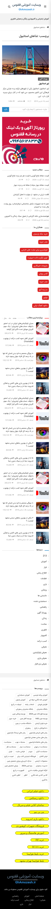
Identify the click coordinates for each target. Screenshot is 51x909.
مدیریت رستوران (41, 765)
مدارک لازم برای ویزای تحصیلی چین (19, 761)
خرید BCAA (38, 847)
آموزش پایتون (20, 699)
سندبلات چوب (20, 742)
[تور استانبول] (25, 60)
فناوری (44, 629)
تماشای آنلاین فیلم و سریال (30, 805)
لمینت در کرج (8, 756)
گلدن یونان (43, 274)
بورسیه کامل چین (25, 718)
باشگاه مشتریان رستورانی (24, 709)
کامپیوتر (44, 635)
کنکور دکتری (16, 775)
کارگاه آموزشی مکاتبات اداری (37, 770)
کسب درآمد (42, 641)
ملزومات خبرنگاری (40, 266)
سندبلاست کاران (41, 751)
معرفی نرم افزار (41, 664)
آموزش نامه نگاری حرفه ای (38, 699)
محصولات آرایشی (41, 761)
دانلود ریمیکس (36, 798)
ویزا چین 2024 (27, 765)
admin (20, 101)
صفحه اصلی (39, 896)
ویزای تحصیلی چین (11, 765)
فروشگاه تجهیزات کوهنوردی (30, 826)
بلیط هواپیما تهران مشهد (32, 861)
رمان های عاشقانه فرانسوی (38, 742)
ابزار (45, 567)
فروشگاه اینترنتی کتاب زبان (26, 756)
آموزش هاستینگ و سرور (32, 833)
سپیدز (30, 751)
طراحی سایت (20, 751)
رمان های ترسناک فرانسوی (16, 732)
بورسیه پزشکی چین (18, 713)
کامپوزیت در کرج (18, 770)
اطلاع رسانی (42, 573)
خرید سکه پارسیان (40, 234)
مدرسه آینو (43, 289)
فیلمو (45, 297)
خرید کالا (39, 840)
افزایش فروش (42, 704)
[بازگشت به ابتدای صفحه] (2, 906)
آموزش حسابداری (23, 695)
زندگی (44, 618)
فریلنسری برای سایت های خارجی (34, 250)
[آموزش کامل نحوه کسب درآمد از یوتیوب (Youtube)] (42, 343)
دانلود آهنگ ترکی (40, 305)
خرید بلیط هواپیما (35, 854)
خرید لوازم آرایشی (41, 723)
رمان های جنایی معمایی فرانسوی (36, 737)
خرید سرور (12, 718)
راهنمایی (43, 607)
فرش (10, 751)
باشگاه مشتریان (42, 709)
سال (5, 318)
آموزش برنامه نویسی (40, 695)
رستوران (28, 728)
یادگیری (44, 779)
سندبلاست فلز (11, 746)
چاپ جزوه (43, 242)
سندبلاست (7, 742)
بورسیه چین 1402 (41, 718)
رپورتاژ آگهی (43, 78)
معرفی (44, 647)
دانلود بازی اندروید (35, 819)
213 (45, 556)
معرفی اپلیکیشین (40, 652)
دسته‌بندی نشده (40, 601)
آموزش (44, 561)
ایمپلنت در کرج (16, 704)
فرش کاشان (43, 756)
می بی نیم (39, 812)
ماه (10, 318)
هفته (14, 318)
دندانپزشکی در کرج (40, 728)
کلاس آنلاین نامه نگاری (39, 775)
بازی (45, 584)
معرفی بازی (42, 658)
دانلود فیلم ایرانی (35, 791)
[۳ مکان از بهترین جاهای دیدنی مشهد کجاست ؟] (42, 373)
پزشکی (44, 590)
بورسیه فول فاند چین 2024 (38, 713)
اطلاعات (44, 578)
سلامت (44, 624)
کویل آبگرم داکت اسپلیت (37, 258)
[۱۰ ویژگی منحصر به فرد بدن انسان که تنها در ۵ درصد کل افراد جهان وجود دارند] (42, 358)
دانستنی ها (42, 595)
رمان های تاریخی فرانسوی (38, 732)
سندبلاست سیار (25, 746)
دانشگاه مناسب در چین (23, 723)
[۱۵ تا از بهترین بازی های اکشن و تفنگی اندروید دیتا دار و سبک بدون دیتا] (42, 388)
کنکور (25, 775)
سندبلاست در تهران (40, 746)
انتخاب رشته (29, 704)
